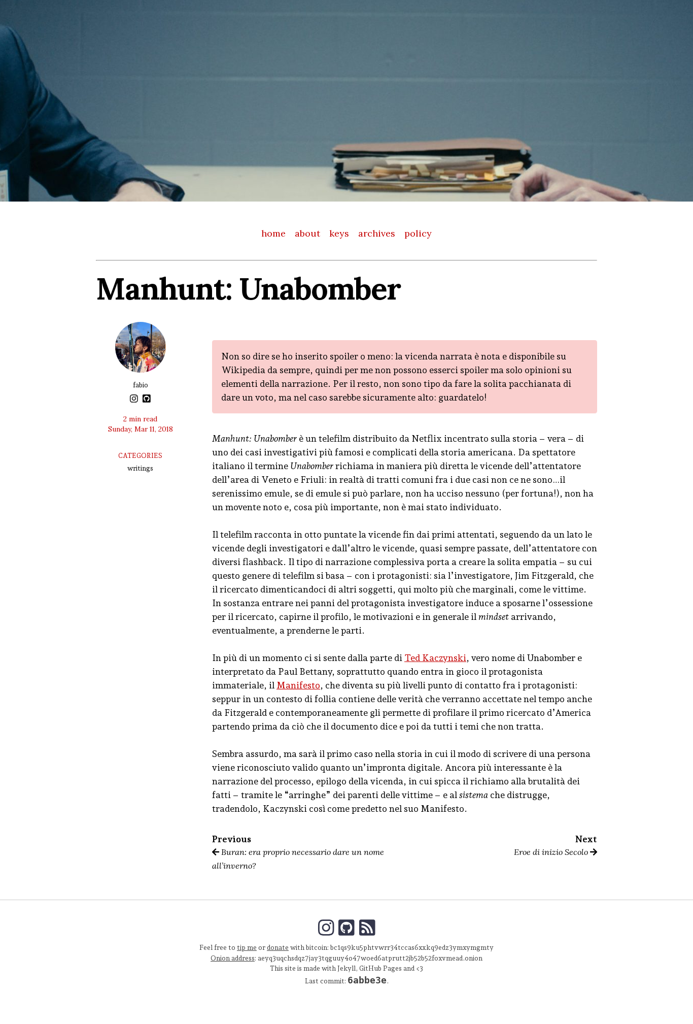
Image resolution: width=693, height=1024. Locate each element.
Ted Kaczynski (435, 657)
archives (376, 233)
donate (278, 947)
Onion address (233, 958)
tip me (247, 947)
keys (339, 233)
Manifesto (298, 685)
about (307, 233)
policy (418, 233)
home (273, 233)
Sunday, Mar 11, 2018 (140, 429)
